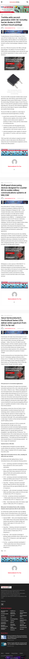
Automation (3, 617)
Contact (21, 653)
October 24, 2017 (20, 27)
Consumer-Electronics (3, 623)
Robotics (22, 610)
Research (12, 629)
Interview (12, 615)
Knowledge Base (14, 619)
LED (5, 550)
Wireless (22, 629)
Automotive (3, 619)
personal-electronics (13, 625)
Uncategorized (23, 627)
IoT (11, 617)
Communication (4, 620)
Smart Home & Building (23, 621)
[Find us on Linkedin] (2, 604)
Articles (3, 615)
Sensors (22, 618)
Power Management (13, 627)
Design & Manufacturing (4, 626)
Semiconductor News (8, 14)
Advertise (7, 653)
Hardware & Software (3, 629)
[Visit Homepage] (14, 2)
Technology (22, 622)
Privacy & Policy (14, 653)
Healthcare (12, 610)
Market (12, 622)
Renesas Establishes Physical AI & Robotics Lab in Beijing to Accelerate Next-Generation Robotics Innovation (17, 637)
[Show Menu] (1, 2)
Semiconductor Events (23, 613)
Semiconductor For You (10, 27)
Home (2, 14)
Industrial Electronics (13, 613)
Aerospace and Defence (4, 611)
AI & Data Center (4, 613)
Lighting (12, 620)
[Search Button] (27, 2)
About (2, 653)
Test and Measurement (23, 625)
